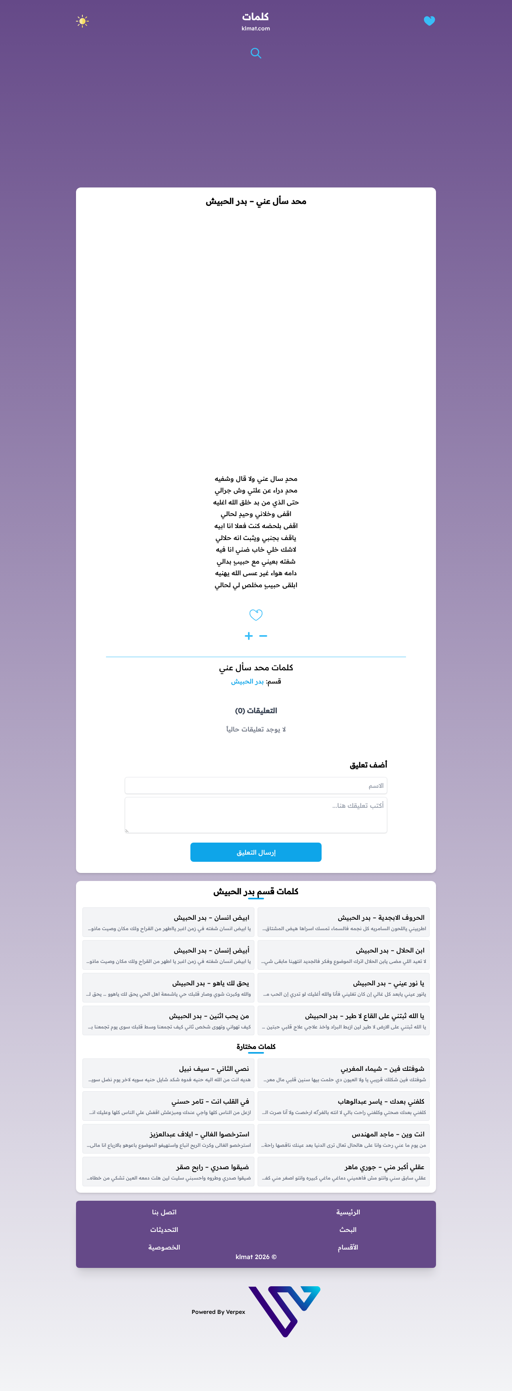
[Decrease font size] (263, 636)
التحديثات (164, 1230)
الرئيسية (348, 1212)
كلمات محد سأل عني (256, 667)
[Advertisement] (256, 123)
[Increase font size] (248, 636)
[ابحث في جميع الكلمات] (256, 53)
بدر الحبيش (247, 681)
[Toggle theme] (82, 21)
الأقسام (348, 1247)
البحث (348, 1230)
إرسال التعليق (256, 852)
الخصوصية (164, 1247)
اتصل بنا (164, 1212)
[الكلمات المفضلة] (429, 21)
